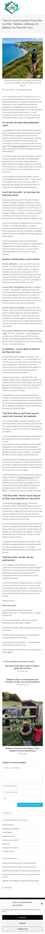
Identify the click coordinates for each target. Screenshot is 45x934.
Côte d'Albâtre (7, 832)
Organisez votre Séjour (10, 847)
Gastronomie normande (10, 840)
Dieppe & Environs (8, 836)
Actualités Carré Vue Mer (10, 828)
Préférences (22, 929)
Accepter (22, 917)
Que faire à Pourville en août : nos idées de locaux (19, 863)
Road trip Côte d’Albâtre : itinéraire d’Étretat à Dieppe (20, 881)
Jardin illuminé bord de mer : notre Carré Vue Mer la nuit (21, 871)
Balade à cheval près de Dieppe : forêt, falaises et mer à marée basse (22, 749)
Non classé (6, 844)
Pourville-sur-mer (8, 851)
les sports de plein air (19, 146)
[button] (42, 904)
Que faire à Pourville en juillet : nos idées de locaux (19, 867)
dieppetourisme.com (26, 477)
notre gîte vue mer (20, 503)
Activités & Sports (25, 90)
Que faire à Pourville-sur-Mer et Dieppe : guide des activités (22, 667)
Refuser (22, 923)
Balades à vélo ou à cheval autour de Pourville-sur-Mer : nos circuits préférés (22, 681)
